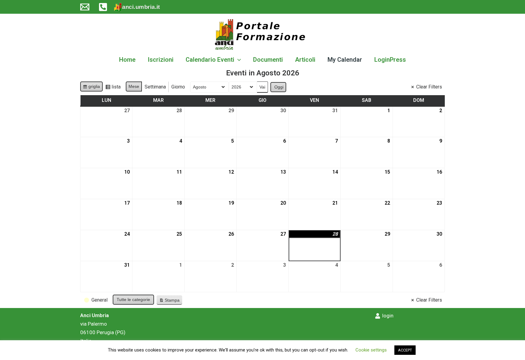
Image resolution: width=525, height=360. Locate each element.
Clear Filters (429, 87)
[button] (237, 59)
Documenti (268, 59)
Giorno (178, 87)
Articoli (305, 59)
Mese (134, 86)
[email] (84, 7)
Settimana (155, 87)
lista (114, 88)
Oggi (278, 87)
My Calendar (345, 59)
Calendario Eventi (210, 59)
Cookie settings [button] (371, 350)
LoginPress (390, 59)
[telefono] (103, 7)
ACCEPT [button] (405, 350)
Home (127, 59)
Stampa (169, 301)
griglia (92, 88)
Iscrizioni (160, 59)
